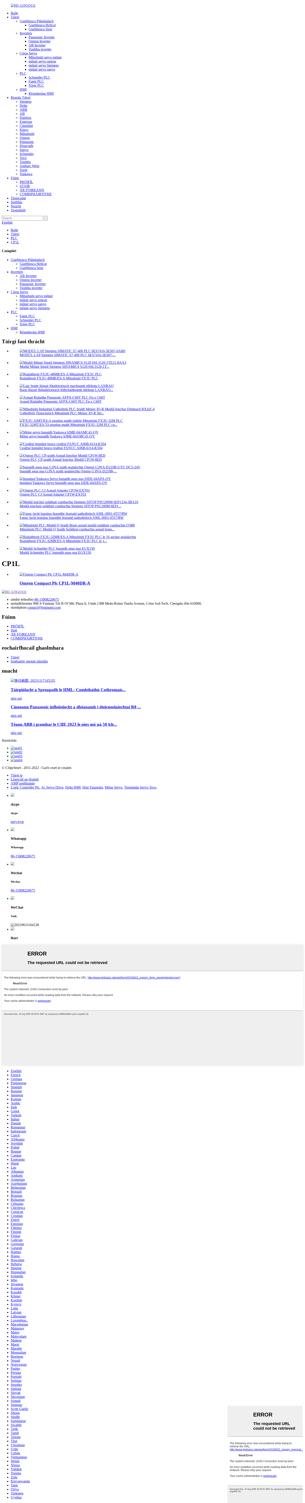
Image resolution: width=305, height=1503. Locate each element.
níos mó (16, 698)
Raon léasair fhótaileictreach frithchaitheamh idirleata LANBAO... (66, 390)
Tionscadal (18, 198)
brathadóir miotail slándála (29, 661)
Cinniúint (26, 126)
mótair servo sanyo (42, 69)
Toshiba (25, 162)
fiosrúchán (9, 740)
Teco (23, 158)
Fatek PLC (36, 81)
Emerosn (26, 122)
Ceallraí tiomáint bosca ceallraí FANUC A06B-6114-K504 (61, 448)
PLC (23, 73)
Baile (14, 13)
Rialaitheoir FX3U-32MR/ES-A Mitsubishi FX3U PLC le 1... (63, 541)
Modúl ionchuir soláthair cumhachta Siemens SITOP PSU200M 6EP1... (70, 506)
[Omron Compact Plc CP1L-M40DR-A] (49, 574)
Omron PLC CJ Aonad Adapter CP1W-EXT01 (53, 494)
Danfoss (25, 118)
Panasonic (27, 142)
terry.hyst (17, 822)
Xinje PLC (36, 85)
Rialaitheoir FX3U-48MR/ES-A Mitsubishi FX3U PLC (59, 378)
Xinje (23, 170)
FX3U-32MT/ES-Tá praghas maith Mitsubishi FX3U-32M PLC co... (68, 425)
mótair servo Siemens (44, 65)
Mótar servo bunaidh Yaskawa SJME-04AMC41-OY (57, 436)
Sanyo (24, 150)
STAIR (25, 186)
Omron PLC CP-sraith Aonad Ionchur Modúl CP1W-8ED (61, 459)
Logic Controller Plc (25, 787)
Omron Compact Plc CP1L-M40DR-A (55, 583)
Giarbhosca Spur (40, 29)
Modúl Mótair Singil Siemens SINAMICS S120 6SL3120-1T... (64, 366)
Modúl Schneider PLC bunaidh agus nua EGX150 (55, 552)
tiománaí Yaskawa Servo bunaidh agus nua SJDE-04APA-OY (63, 483)
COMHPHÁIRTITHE (36, 194)
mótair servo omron (42, 61)
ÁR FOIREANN (32, 190)
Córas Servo (28, 53)
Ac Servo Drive (52, 787)
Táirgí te (17, 775)
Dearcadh (26, 146)
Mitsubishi (27, 134)
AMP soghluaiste (23, 783)
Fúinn (15, 178)
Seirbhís (16, 202)
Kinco (24, 130)
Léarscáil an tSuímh (25, 779)
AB (22, 114)
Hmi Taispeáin (92, 787)
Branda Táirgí (20, 97)
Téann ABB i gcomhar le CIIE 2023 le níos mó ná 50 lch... (64, 724)
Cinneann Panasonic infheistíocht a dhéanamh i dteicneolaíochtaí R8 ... (76, 707)
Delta (23, 105)
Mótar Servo (113, 787)
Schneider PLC (39, 77)
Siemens (25, 101)
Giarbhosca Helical (42, 25)
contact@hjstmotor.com (44, 607)
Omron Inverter (39, 41)
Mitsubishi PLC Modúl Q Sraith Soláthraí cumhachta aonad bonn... (67, 529)
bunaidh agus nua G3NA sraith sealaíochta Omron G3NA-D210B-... (68, 471)
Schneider (27, 154)
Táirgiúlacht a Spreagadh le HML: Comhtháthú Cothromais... (68, 689)
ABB (23, 110)
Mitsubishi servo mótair (45, 57)
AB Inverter (37, 45)
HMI (23, 89)
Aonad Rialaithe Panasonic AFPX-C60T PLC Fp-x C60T (61, 401)
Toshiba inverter (40, 49)
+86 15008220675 (46, 599)
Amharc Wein (29, 166)
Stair (14, 630)
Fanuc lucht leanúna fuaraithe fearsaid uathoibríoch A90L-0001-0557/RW (72, 518)
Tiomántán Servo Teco (140, 787)
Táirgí (15, 17)
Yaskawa (26, 174)
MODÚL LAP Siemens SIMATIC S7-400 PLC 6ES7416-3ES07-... (68, 355)
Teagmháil (18, 210)
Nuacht (16, 206)
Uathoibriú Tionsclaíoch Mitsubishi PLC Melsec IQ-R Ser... (62, 413)
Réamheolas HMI (41, 93)
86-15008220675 (23, 856)
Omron (25, 138)
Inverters (26, 33)
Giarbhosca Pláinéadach (37, 21)
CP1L (15, 242)
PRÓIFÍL (26, 182)
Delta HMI (73, 787)
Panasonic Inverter (42, 37)
